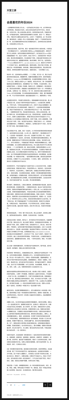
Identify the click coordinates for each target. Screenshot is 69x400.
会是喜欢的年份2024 (19, 22)
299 (23, 385)
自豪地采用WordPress (18, 395)
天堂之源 (11, 10)
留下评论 (23, 374)
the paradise (17, 374)
